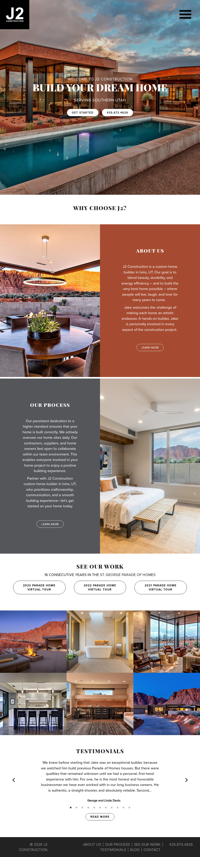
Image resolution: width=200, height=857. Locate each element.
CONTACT (152, 850)
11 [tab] (129, 808)
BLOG (134, 850)
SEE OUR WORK (100, 567)
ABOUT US (92, 844)
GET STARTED (83, 112)
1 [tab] (71, 808)
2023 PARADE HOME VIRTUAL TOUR (39, 587)
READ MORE (100, 816)
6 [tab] (100, 808)
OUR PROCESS (117, 844)
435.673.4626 (117, 112)
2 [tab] (77, 808)
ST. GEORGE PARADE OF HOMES (127, 575)
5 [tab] (94, 808)
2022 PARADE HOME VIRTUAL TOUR (100, 587)
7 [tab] (106, 808)
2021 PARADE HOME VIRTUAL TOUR (161, 587)
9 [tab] (118, 808)
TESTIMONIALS (113, 850)
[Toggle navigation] (185, 14)
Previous (13, 779)
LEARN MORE (150, 347)
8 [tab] (112, 808)
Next (186, 779)
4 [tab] (88, 808)
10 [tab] (123, 808)
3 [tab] (82, 808)
